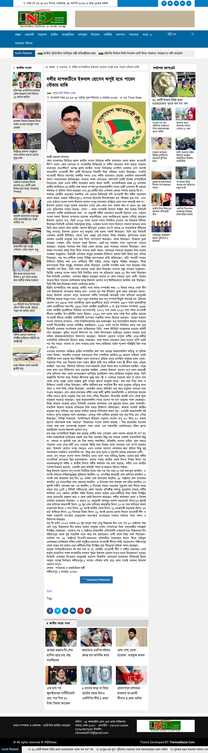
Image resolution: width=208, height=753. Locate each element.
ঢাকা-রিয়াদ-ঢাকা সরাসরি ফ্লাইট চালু (25, 367)
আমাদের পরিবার (23, 43)
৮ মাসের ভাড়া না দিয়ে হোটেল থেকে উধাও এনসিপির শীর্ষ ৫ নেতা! (95, 693)
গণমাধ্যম (133, 35)
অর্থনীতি (108, 35)
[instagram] (176, 3)
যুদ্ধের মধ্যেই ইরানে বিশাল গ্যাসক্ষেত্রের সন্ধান (161, 185)
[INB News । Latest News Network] (42, 18)
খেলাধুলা (82, 35)
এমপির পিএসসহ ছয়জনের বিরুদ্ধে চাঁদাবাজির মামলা (184, 211)
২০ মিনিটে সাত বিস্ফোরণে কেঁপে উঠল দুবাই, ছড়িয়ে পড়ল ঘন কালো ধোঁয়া (26, 307)
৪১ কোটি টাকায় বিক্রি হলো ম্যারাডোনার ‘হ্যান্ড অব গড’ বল (170, 102)
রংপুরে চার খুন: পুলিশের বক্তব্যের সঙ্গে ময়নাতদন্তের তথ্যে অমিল (160, 127)
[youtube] (188, 3)
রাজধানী (29, 35)
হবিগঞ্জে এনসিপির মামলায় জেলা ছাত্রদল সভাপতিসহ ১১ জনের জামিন (26, 94)
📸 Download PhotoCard (96, 579)
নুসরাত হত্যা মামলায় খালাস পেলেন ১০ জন (183, 125)
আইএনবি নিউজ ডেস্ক (63, 93)
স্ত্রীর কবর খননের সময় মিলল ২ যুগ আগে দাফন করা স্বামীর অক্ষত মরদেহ (25, 277)
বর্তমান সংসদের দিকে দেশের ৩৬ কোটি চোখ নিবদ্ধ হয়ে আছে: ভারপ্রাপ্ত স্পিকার (26, 187)
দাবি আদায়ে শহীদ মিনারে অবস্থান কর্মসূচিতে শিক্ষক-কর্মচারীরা (185, 157)
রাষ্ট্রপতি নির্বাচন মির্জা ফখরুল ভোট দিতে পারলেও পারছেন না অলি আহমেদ (109, 53)
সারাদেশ (42, 35)
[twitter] (170, 3)
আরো (145, 35)
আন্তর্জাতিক (68, 35)
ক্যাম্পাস (120, 35)
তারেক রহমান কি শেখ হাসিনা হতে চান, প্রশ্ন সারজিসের (60, 655)
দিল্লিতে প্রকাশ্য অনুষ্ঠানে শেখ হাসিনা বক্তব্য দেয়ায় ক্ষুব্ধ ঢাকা (26, 155)
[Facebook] (50, 611)
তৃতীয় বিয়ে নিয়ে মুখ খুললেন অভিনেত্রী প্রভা (161, 211)
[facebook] (164, 3)
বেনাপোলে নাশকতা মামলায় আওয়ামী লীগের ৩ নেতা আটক (129, 693)
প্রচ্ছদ (18, 35)
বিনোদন (95, 35)
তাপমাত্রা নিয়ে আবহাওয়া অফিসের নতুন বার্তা (185, 185)
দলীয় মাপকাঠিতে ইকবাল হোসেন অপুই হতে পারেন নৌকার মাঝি (105, 67)
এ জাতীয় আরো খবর (58, 623)
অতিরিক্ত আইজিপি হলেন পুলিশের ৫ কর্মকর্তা (161, 238)
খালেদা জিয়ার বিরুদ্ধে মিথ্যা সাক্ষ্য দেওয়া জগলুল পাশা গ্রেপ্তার (27, 124)
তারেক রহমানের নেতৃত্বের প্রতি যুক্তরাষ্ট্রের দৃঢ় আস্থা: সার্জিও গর (26, 219)
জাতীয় (54, 35)
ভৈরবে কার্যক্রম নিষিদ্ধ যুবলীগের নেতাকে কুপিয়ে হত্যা (160, 157)
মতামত (63, 67)
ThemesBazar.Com (182, 742)
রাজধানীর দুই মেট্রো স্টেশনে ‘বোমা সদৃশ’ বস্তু (25, 248)
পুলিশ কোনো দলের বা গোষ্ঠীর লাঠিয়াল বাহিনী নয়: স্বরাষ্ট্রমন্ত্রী (26, 338)
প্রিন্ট (49, 591)
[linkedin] (182, 3)
